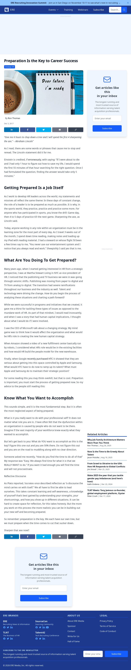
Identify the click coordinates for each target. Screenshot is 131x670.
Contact (71, 631)
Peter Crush (92, 496)
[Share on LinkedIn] (11, 129)
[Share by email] (59, 129)
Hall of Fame (74, 641)
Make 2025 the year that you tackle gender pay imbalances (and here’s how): (105, 478)
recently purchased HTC (40, 358)
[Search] (124, 10)
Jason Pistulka (93, 457)
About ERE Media (76, 621)
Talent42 (40, 632)
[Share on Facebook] (27, 129)
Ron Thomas (14, 118)
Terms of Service (108, 626)
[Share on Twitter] (43, 129)
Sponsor (72, 626)
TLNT (6, 632)
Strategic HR (9, 67)
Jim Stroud (91, 469)
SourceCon (41, 621)
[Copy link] (75, 129)
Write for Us (73, 636)
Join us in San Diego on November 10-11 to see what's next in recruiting (65, 2)
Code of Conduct (108, 631)
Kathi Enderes (93, 484)
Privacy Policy (106, 621)
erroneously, (35, 159)
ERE (5, 621)
